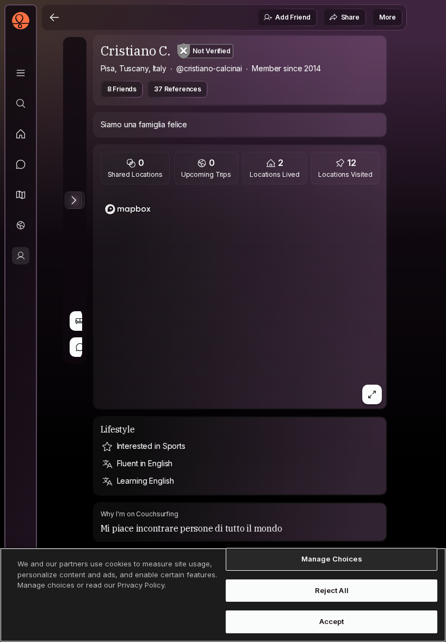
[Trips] (20, 225)
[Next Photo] (73, 200)
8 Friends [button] (122, 89)
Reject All (332, 590)
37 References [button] (177, 89)
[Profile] (20, 255)
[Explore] (20, 103)
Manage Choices (331, 558)
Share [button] (350, 17)
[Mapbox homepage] (128, 209)
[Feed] (20, 134)
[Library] (20, 73)
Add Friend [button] (292, 17)
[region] (240, 299)
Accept (331, 621)
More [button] (387, 17)
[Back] (54, 17)
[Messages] (20, 164)
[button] (20, 194)
